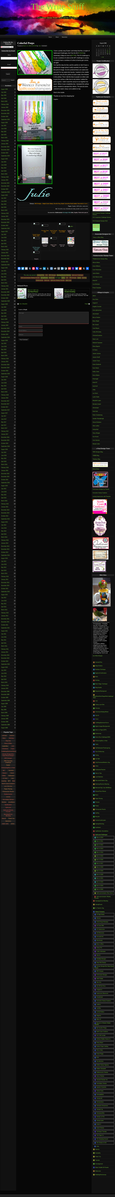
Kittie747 (95, 280)
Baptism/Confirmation (100, 673)
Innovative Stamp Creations (100, 492)
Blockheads (99, 940)
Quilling (97, 813)
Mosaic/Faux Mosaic (100, 791)
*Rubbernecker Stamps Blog (100, 259)
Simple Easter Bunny (47, 203)
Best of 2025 (99, 889)
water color (5, 823)
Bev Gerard (96, 324)
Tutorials (97, 1160)
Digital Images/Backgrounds (102, 726)
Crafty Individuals (101, 951)
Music (96, 795)
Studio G (98, 1124)
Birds (96, 676)
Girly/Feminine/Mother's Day (102, 762)
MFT (9, 781)
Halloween (11, 775)
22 (109, 52)
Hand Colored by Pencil (67, 203)
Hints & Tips (98, 773)
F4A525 (80, 53)
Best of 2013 (99, 848)
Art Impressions (100, 929)
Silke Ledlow (96, 425)
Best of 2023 (99, 882)
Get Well (97, 758)
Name (9, 55)
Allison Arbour (96, 262)
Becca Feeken (96, 317)
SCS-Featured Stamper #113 (100, 221)
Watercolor (98, 1171)
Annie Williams (96, 266)
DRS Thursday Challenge (8, 761)
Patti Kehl (95, 411)
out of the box (8, 786)
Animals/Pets (98, 662)
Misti (13, 781)
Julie (39, 46)
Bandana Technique (100, 669)
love (12, 778)
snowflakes (11, 802)
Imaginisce (99, 989)
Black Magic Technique (101, 684)
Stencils (97, 1149)
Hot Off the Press (101, 986)
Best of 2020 (99, 874)
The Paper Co (100, 1135)
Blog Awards (98, 687)
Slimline (4, 802)
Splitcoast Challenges (101, 834)
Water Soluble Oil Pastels (102, 1167)
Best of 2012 (99, 845)
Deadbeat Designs (101, 959)
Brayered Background (100, 691)
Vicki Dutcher (96, 440)
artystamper (96, 313)
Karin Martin (96, 368)
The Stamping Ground (102, 1139)
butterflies (5, 746)
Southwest (98, 827)
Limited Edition (100, 1012)
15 (109, 50)
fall (3, 770)
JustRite (98, 1008)
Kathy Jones (96, 371)
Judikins (98, 1004)
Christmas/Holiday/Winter (101, 711)
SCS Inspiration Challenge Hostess (102, 217)
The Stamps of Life (101, 1142)
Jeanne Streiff (96, 357)
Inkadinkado (99, 997)
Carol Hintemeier (97, 269)
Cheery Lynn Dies (99, 704)
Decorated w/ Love (83, 203)
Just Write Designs (98, 655)
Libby (94, 389)
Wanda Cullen (96, 444)
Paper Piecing (99, 798)
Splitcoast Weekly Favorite (8, 810)
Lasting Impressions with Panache (102, 496)
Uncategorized (99, 1163)
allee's (94, 295)
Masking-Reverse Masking (102, 784)
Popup (97, 805)
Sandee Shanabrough (98, 418)
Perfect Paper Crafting (102, 1046)
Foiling (97, 755)
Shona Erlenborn (97, 422)
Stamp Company (99, 911)
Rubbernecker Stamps (102, 1072)
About (57, 37)
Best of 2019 (99, 870)
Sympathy (98, 1153)
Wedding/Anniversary (100, 1174)
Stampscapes (100, 1120)
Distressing (98, 733)
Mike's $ (98, 1019)
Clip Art (97, 715)
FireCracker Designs (101, 975)
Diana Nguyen (96, 346)
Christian (97, 708)
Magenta (98, 1015)
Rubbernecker (8, 794)
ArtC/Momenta (100, 933)
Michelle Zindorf (97, 404)
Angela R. (95, 303)
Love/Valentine (99, 776)
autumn (12, 735)
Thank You (98, 1156)
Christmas (5, 748)
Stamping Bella (100, 1113)
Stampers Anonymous (102, 1105)
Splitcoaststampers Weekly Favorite (102, 897)
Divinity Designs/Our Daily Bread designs (104, 967)
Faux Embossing (99, 751)
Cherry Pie (99, 947)
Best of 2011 (99, 841)
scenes (8, 796)
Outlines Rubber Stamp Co (103, 1039)
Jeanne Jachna (97, 353)
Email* (9, 64)
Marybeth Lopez (97, 400)
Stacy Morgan (96, 433)
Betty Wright (96, 321)
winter (12, 823)
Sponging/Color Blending (101, 901)
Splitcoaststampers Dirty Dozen (104, 893)
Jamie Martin (96, 273)
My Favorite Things (101, 1028)
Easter (8, 765)
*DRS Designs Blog (98, 452)
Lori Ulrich (95, 393)
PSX (97, 1057)
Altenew (98, 918)
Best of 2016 (99, 859)
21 (107, 52)
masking (4, 781)
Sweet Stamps (100, 1128)
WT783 (73, 55)
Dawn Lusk (95, 339)
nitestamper (96, 407)
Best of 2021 (99, 878)
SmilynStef (95, 429)
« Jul (102, 57)
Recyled (97, 816)
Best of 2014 (99, 852)
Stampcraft (99, 1098)
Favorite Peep (57, 203)
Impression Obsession (102, 993)
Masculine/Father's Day (101, 780)
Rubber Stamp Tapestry (102, 1065)
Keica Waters (96, 375)
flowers (5, 773)
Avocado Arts (100, 936)
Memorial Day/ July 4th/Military (103, 787)
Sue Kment (95, 436)
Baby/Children (99, 665)
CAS (96, 701)
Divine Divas (96, 469)
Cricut (96, 719)
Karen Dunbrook (97, 364)
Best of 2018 (99, 867)
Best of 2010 (99, 837)
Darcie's (98, 955)
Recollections (100, 1061)
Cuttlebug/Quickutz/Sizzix (102, 722)
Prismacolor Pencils (100, 809)
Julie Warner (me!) (97, 277)
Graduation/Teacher (100, 769)
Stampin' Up (99, 1109)
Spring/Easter (98, 904)
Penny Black (99, 1042)
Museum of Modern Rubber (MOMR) (102, 1023)
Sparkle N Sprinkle (101, 1087)
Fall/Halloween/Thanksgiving (102, 748)
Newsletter (64, 37)
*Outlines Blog (96, 459)
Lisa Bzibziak (96, 284)
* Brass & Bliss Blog (98, 237)
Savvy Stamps (100, 1076)
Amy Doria (95, 299)
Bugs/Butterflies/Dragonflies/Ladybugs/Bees (103, 697)
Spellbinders (8, 804)
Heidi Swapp (99, 978)
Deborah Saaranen (97, 342)
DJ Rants (95, 350)
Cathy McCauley (97, 332)
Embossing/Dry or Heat (101, 740)
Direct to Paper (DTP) (100, 730)
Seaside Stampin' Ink (102, 1079)
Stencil (4, 818)
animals (4, 735)
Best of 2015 (99, 856)
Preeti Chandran (97, 287)
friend (12, 773)
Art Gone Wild (100, 925)
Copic (12, 748)
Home (50, 37)
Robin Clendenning (97, 415)
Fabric (96, 744)
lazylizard (95, 386)
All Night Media (100, 914)
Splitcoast (8, 807)
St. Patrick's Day (99, 908)
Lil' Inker (5, 778)
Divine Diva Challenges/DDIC (102, 737)
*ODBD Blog (96, 455)
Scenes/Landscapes (100, 820)
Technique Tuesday (101, 1131)
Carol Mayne (96, 328)
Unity (97, 1146)
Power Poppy (99, 1053)
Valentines (8, 821)
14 (107, 50)
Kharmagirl (95, 378)
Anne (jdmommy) (97, 310)
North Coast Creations (102, 1031)
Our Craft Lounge (100, 1035)
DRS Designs (100, 971)
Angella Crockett (97, 306)
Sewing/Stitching (99, 823)
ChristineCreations (97, 335)
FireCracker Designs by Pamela (101, 489)
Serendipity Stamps (101, 1083)
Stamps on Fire (100, 1116)
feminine (11, 770)
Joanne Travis (96, 360)
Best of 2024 (99, 885)
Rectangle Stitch (67, 212)
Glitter (96, 766)
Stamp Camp (99, 1090)
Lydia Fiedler (96, 397)
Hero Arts (98, 982)
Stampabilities (100, 1094)
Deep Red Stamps (101, 962)
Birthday (97, 680)
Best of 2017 (99, 863)
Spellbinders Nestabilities (101, 831)
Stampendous (100, 1102)
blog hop (8, 740)
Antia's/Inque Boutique (102, 921)
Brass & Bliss (100, 944)
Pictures (97, 802)
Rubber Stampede (101, 1068)
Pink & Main (99, 1050)
